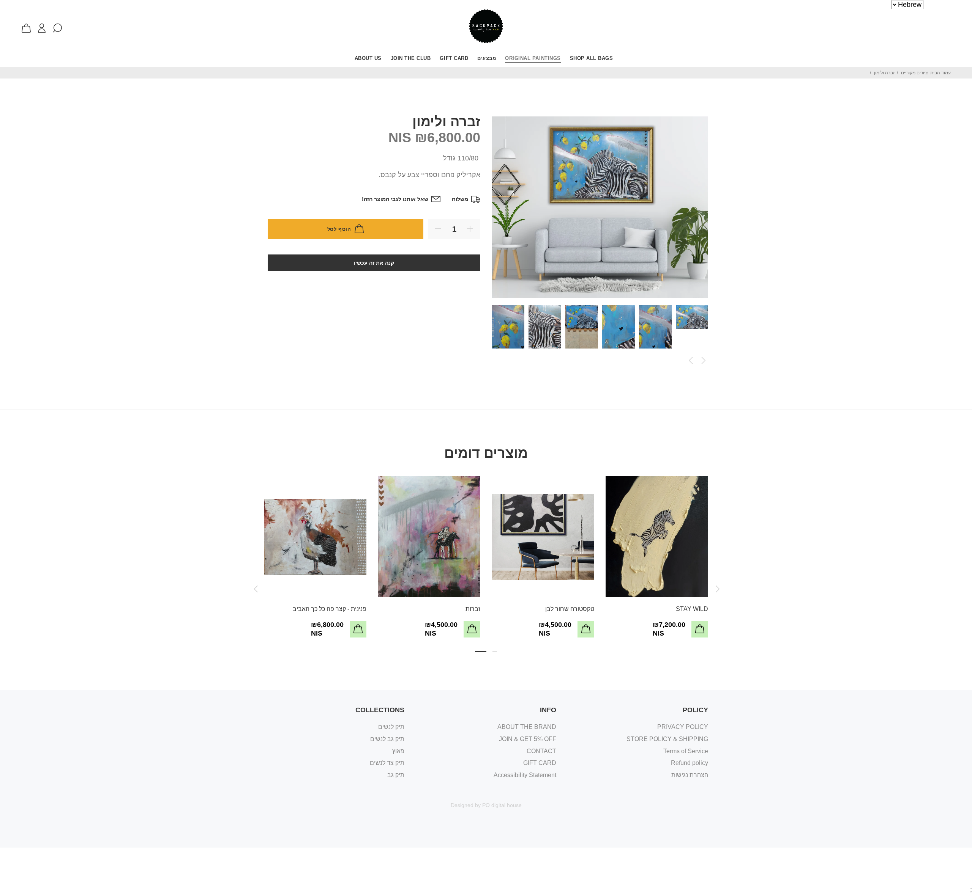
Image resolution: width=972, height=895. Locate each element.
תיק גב (395, 775)
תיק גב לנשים (387, 739)
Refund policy (689, 763)
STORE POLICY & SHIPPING (667, 739)
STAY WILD (692, 609)
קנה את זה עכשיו (374, 263)
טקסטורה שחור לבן (569, 609)
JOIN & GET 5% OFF (527, 739)
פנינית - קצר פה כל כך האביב (329, 609)
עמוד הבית (940, 72)
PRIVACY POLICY (682, 727)
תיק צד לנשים (387, 763)
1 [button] (480, 651)
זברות (472, 609)
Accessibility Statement (525, 775)
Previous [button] (690, 360)
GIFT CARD (539, 763)
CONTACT (541, 751)
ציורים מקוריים (914, 72)
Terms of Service (685, 751)
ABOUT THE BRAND (526, 727)
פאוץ (398, 751)
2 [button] (494, 651)
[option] (694, 319)
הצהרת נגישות (689, 775)
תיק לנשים (391, 727)
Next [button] (703, 360)
